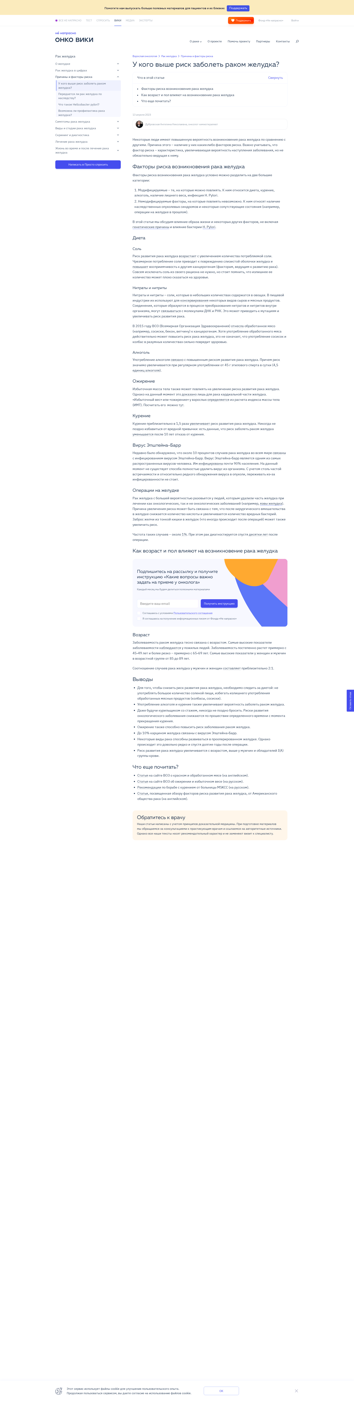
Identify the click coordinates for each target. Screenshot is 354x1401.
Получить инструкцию (219, 603)
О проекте (215, 41)
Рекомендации (149, 787)
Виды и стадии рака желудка (75, 128)
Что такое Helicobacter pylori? (78, 104)
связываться (171, 311)
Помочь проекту (239, 41)
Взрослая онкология (145, 56)
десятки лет (258, 534)
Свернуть (210, 77)
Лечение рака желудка (71, 141)
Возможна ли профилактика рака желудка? (81, 113)
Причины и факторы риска (73, 77)
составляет (232, 668)
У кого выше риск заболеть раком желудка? (82, 85)
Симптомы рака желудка (72, 121)
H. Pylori (209, 227)
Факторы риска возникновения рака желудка (177, 89)
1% (184, 534)
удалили (247, 498)
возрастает (188, 256)
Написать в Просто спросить (88, 164)
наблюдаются (170, 648)
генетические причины (151, 227)
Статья (142, 775)
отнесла (237, 326)
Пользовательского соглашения (192, 613)
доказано (189, 394)
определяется (218, 399)
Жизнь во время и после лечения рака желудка (82, 150)
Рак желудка (65, 56)
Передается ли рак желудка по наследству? (80, 96)
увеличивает (200, 423)
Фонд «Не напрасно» (270, 20)
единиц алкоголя (146, 370)
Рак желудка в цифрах (71, 70)
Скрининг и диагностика (72, 135)
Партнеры (263, 41)
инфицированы (211, 463)
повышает (140, 267)
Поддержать (243, 20)
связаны (279, 453)
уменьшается (143, 434)
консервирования (194, 300)
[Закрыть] (296, 1391)
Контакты (283, 41)
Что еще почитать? (156, 101)
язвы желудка (271, 503)
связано (177, 360)
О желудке (62, 64)
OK (221, 1391)
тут (181, 405)
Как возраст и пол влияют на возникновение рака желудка (187, 95)
